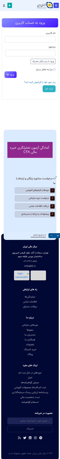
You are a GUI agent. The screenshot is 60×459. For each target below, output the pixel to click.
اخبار (30, 378)
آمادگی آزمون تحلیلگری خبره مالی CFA (29, 150)
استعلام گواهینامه (30, 402)
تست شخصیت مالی (30, 397)
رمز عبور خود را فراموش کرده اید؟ (40, 82)
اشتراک (30, 429)
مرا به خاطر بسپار (44, 69)
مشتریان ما (30, 335)
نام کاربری (51, 33)
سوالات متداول (30, 307)
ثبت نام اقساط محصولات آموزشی (30, 387)
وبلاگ (30, 354)
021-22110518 (30, 261)
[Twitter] (24, 438)
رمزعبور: (52, 47)
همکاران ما (30, 340)
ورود (11, 75)
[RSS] (19, 438)
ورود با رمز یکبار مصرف (43, 61)
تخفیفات (30, 344)
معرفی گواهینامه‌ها (30, 382)
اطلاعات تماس (30, 302)
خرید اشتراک (30, 349)
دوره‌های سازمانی (30, 325)
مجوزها (30, 330)
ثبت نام (49, 89)
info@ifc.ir (30, 266)
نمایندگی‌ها (30, 297)
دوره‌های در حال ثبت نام (30, 373)
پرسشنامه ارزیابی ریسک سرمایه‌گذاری (30, 392)
